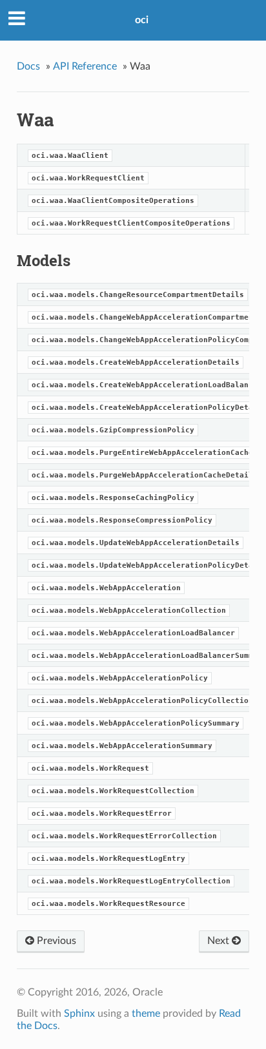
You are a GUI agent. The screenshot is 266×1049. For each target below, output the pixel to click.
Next (219, 941)
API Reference (85, 66)
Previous (55, 941)
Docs (28, 66)
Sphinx (79, 1013)
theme (146, 1013)
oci (141, 20)
